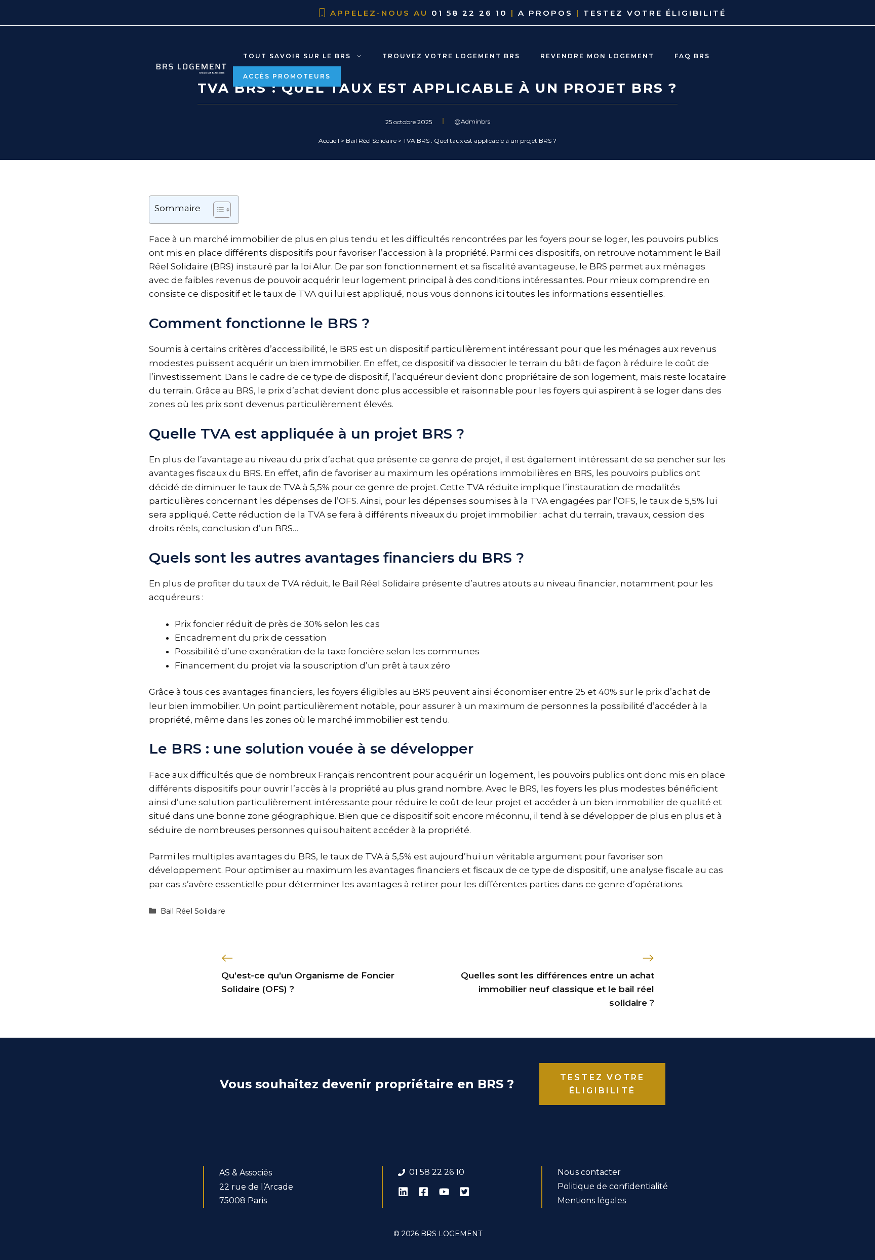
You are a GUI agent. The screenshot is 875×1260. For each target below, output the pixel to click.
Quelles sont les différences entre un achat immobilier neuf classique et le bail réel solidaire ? (557, 989)
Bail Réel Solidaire (193, 911)
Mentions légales (592, 1200)
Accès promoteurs (287, 76)
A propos (545, 13)
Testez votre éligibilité (654, 13)
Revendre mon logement (597, 56)
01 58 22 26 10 (469, 13)
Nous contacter (589, 1172)
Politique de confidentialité (613, 1186)
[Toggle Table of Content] (217, 209)
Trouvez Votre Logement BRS (451, 56)
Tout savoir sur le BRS (297, 56)
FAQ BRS (692, 56)
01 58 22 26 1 (434, 1172)
